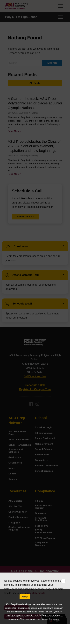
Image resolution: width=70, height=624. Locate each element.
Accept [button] (24, 596)
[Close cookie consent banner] (63, 581)
